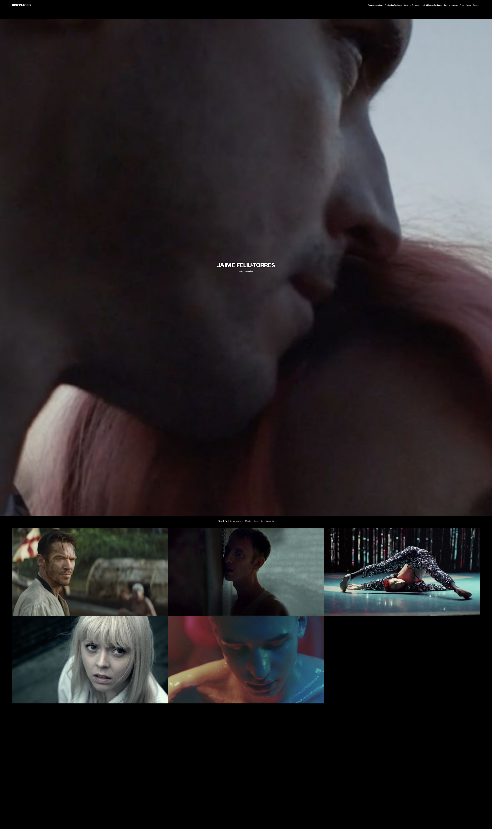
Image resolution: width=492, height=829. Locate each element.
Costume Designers (412, 5)
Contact (476, 5)
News (468, 5)
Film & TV (222, 521)
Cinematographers (375, 5)
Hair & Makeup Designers (432, 5)
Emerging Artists (451, 5)
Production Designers (393, 5)
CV (262, 521)
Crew (462, 5)
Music (248, 521)
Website (270, 521)
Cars (256, 521)
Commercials (236, 521)
